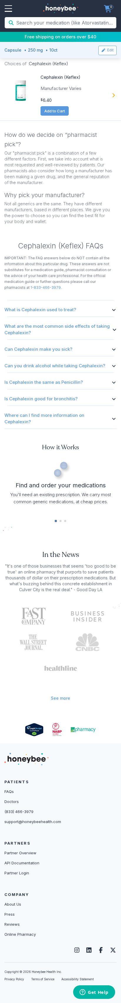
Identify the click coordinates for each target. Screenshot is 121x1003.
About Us (12, 904)
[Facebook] (101, 950)
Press (9, 914)
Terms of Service (42, 979)
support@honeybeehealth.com (32, 821)
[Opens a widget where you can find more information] (94, 992)
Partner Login (16, 873)
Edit (109, 50)
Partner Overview (20, 852)
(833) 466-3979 (18, 811)
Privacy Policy (14, 979)
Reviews (12, 924)
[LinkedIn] (89, 950)
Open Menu (8, 8)
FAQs (9, 791)
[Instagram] (76, 950)
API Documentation (21, 863)
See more (60, 698)
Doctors (11, 801)
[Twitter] (113, 950)
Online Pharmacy (20, 934)
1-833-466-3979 (46, 287)
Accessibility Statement (77, 979)
